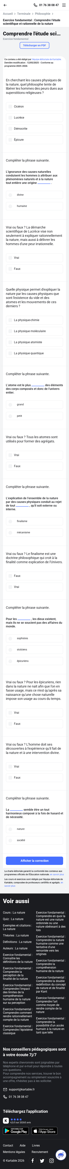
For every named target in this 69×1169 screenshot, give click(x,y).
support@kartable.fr (22, 1089)
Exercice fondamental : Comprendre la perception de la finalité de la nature (18, 974)
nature (20, 828)
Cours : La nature (14, 912)
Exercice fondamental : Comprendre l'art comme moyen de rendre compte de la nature (51, 1005)
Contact (8, 1145)
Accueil (8, 13)
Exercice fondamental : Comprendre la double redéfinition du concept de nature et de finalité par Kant (51, 984)
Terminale (24, 13)
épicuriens (23, 660)
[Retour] (6, 5)
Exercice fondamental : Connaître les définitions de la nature (18, 958)
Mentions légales (14, 1152)
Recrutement (40, 1152)
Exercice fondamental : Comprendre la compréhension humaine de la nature (51, 966)
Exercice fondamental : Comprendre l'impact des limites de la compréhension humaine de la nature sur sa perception (18, 994)
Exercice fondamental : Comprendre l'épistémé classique (18, 1029)
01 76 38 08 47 (49, 5)
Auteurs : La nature (15, 948)
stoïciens (22, 649)
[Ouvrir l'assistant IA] (61, 1155)
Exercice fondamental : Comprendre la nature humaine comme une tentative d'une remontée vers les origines (51, 945)
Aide (22, 1145)
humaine (22, 206)
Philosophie (42, 13)
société (21, 840)
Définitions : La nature (17, 942)
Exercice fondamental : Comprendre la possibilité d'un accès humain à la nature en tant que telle (51, 1025)
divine (20, 194)
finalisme (22, 521)
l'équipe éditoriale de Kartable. (46, 59)
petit (19, 415)
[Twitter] (42, 1161)
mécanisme (23, 532)
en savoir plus (57, 874)
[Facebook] (33, 1161)
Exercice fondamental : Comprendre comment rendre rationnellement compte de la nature (18, 1014)
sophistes (22, 638)
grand (20, 404)
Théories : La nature (16, 935)
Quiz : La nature (13, 919)
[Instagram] (51, 1161)
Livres (36, 1145)
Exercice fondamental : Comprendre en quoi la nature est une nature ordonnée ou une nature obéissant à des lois (51, 921)
